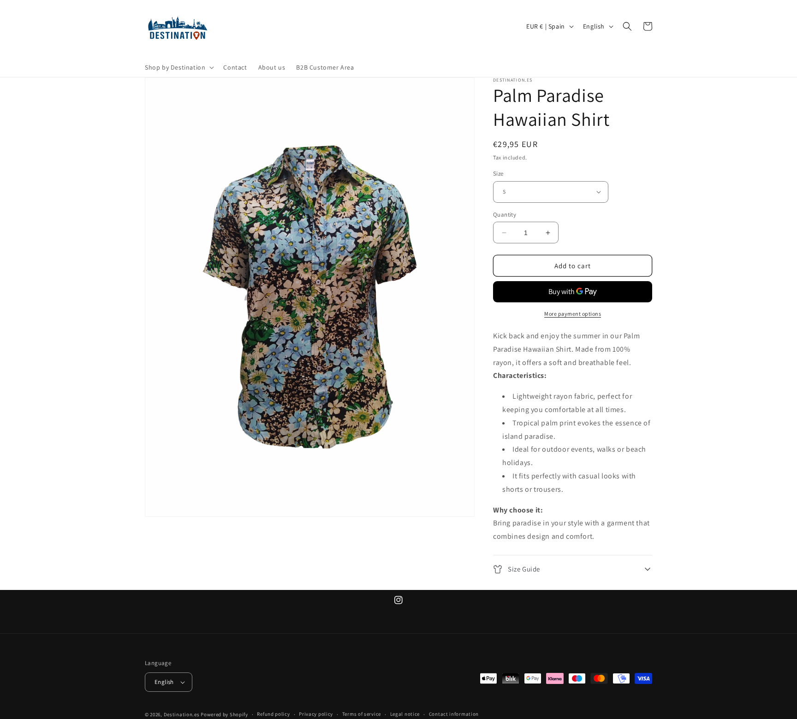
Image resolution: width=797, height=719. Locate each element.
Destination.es (182, 714)
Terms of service (361, 714)
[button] (178, 67)
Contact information (454, 714)
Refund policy (273, 714)
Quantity (504, 214)
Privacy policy (316, 714)
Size (498, 173)
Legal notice (405, 714)
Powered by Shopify (224, 714)
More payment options (572, 313)
